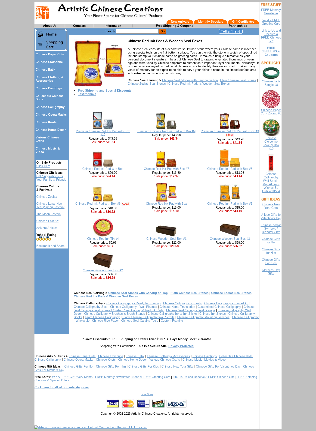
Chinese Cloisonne (49, 62)
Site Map (147, 394)
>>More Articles (47, 228)
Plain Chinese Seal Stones (238, 80)
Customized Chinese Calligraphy (219, 306)
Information (113, 25)
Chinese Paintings (49, 88)
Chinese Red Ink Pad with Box (102, 169)
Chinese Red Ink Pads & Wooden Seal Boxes (199, 83)
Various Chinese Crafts (164, 359)
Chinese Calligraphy (50, 107)
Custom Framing (172, 320)
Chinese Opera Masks (51, 114)
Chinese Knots (46, 122)
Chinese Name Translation (177, 306)
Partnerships (238, 25)
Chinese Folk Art (47, 221)
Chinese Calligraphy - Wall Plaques (133, 306)
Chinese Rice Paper (105, 320)
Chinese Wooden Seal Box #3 (230, 238)
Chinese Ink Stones (212, 313)
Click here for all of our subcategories (61, 387)
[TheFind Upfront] (90, 427)
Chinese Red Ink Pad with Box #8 (229, 169)
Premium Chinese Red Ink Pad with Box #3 (230, 131)
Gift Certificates (243, 21)
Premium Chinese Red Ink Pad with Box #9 (166, 131)
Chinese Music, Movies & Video (204, 359)
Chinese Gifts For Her (78, 366)
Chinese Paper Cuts (50, 54)
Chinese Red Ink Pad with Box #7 (166, 169)
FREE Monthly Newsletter (112, 377)
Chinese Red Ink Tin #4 (103, 238)
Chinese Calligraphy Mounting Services (203, 317)
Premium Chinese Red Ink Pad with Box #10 (103, 132)
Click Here (43, 166)
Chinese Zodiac (46, 196)
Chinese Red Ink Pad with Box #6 (98, 203)
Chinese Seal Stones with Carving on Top (190, 80)
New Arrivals (180, 21)
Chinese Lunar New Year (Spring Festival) (50, 205)
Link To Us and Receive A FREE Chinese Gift (203, 377)
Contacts (79, 25)
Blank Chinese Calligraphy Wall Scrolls (148, 317)
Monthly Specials (210, 21)
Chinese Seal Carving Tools (139, 320)
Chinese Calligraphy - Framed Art (226, 303)
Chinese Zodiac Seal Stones (147, 83)
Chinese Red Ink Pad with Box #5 (229, 203)
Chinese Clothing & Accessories (49, 78)
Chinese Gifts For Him (111, 366)
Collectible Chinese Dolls (236, 356)
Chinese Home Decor (51, 130)
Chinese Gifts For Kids (143, 366)
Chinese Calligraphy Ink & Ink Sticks (172, 313)
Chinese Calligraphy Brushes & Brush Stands (114, 313)
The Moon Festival (48, 214)
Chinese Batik (45, 69)
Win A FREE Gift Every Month (72, 377)
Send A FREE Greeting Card (151, 377)
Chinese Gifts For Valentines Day (218, 366)
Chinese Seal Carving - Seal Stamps (190, 310)
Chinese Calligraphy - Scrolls (182, 303)
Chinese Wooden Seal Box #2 (103, 270)
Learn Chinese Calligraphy (102, 317)
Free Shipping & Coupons (174, 25)
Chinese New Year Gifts (177, 366)
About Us (49, 25)
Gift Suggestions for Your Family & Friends (51, 177)
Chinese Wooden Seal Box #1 (166, 238)
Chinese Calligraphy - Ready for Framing (133, 303)
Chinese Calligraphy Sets (91, 306)
